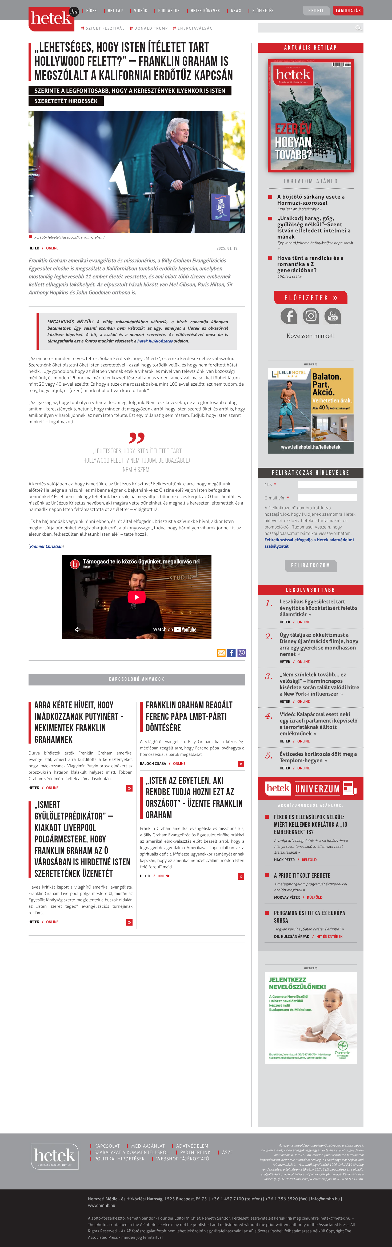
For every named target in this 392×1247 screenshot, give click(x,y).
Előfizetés (263, 11)
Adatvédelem (192, 1146)
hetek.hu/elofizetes (155, 341)
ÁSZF (227, 1152)
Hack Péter (284, 859)
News (236, 11)
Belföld (309, 859)
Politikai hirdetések (119, 1158)
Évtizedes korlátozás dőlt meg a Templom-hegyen (318, 757)
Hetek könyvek (205, 11)
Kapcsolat (107, 1146)
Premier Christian (46, 546)
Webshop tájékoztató (182, 1158)
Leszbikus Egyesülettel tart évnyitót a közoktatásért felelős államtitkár (318, 608)
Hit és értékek (330, 936)
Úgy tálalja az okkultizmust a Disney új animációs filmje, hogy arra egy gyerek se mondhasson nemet (319, 644)
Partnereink (195, 1152)
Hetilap (115, 11)
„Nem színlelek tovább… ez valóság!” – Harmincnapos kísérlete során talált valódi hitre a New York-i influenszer (319, 684)
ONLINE (52, 248)
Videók (140, 11)
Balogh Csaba (153, 763)
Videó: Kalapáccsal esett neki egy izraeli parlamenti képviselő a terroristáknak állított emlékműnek (319, 724)
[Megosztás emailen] (221, 653)
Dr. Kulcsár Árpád (292, 936)
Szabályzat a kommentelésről (131, 1152)
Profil (317, 11)
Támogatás (349, 11)
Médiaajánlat (148, 1146)
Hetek (34, 248)
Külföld (315, 897)
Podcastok (169, 11)
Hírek (91, 11)
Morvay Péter (287, 897)
